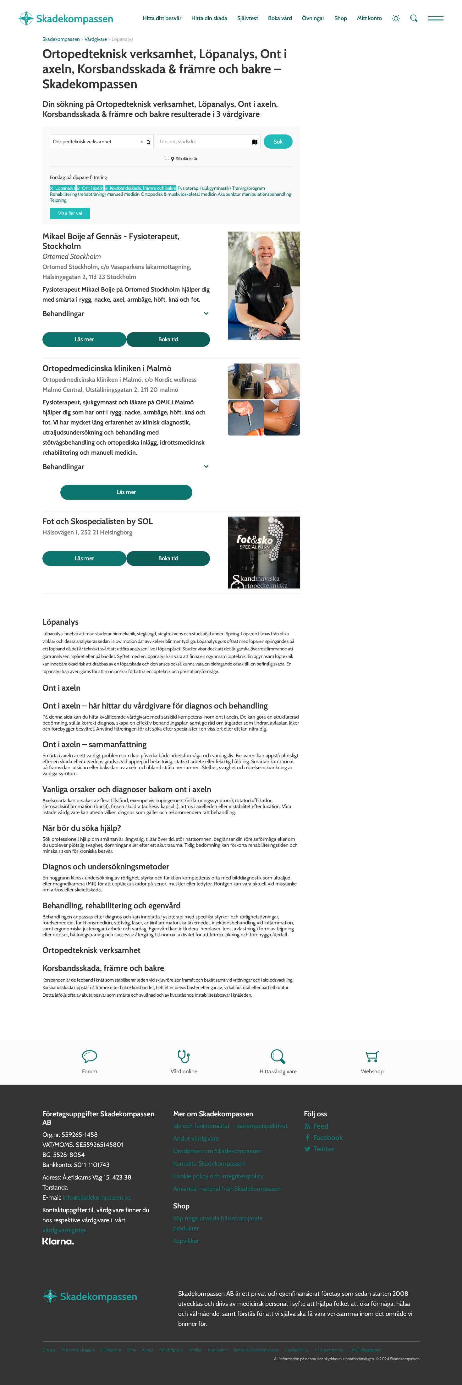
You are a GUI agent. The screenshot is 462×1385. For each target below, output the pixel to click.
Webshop (372, 1071)
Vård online (184, 1071)
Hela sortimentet (329, 1350)
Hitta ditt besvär (162, 18)
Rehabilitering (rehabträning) (78, 194)
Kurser (147, 1350)
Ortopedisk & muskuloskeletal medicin (179, 194)
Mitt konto (369, 18)
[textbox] (208, 141)
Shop (340, 18)
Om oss (48, 1350)
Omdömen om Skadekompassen (217, 1151)
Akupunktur (229, 194)
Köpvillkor (186, 1241)
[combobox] (101, 141)
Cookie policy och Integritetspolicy (218, 1176)
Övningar (313, 18)
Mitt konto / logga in (78, 1350)
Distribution (218, 1350)
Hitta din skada (209, 18)
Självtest (247, 18)
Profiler (195, 1350)
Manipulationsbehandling (266, 194)
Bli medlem (111, 1350)
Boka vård (280, 18)
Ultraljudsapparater (365, 1350)
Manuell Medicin (123, 194)
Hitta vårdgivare (278, 1071)
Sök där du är (186, 158)
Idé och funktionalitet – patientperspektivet (230, 1126)
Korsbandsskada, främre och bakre (142, 188)
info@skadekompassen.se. (97, 1197)
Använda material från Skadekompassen (227, 1188)
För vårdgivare (171, 1350)
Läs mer (84, 339)
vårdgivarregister (63, 1230)
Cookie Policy (296, 1350)
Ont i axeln (92, 188)
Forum (89, 1071)
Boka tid (168, 339)
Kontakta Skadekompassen (209, 1163)
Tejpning (58, 200)
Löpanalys (64, 188)
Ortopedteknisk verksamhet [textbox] (98, 142)
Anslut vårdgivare (196, 1138)
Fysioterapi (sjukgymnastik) (204, 188)
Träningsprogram (248, 188)
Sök (278, 141)
